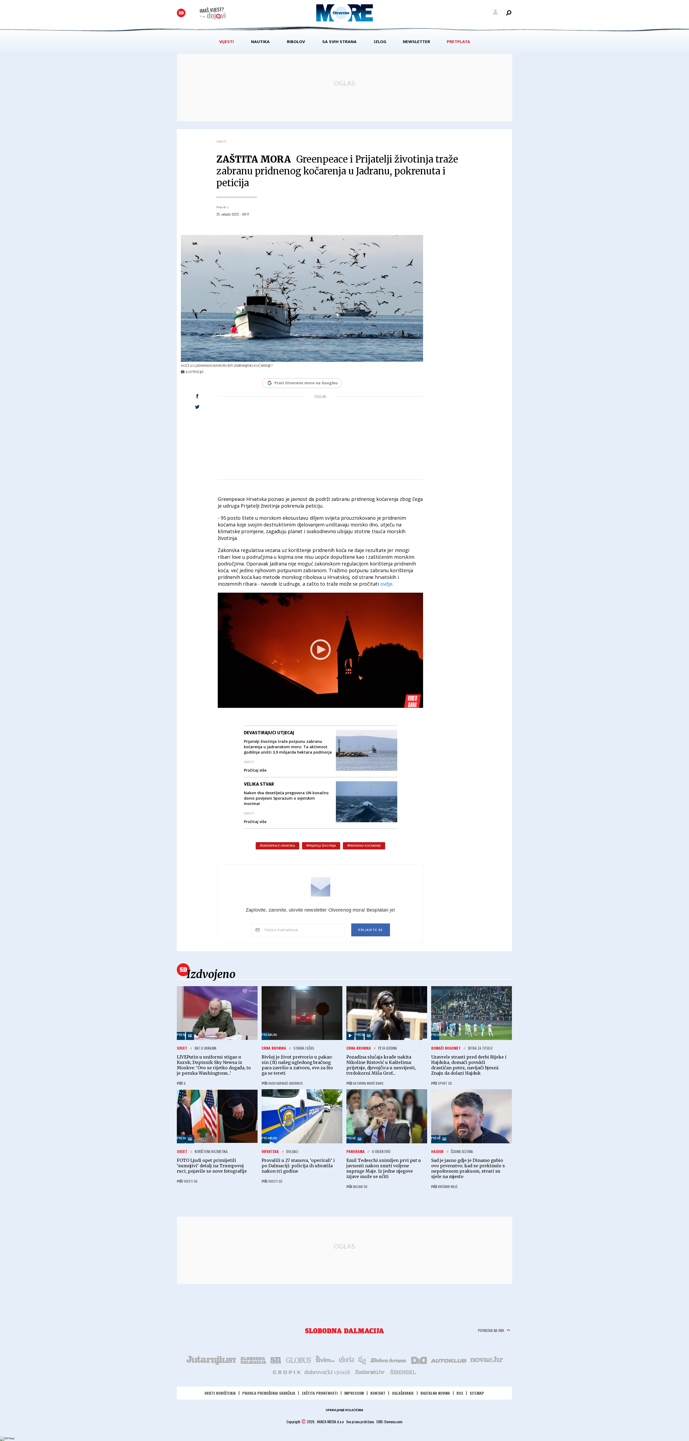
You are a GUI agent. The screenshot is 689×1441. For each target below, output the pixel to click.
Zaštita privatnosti (320, 1393)
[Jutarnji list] (211, 1359)
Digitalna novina (435, 1393)
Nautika (260, 41)
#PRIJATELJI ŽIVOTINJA (321, 845)
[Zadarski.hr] (370, 1371)
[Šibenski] (403, 1371)
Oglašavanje (403, 1393)
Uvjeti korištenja (220, 1393)
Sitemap (477, 1393)
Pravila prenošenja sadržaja (268, 1393)
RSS (459, 1393)
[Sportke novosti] (276, 1359)
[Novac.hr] (486, 1359)
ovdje (386, 584)
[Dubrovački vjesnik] (327, 1371)
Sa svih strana (339, 41)
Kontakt (377, 1393)
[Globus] (298, 1359)
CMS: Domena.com (389, 1421)
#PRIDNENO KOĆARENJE (364, 845)
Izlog (380, 41)
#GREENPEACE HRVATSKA (277, 845)
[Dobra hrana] (388, 1359)
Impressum (354, 1393)
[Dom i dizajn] (419, 1359)
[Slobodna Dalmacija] (181, 13)
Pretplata (458, 41)
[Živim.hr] (325, 1359)
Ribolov (296, 41)
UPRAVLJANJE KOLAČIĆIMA (344, 1410)
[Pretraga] (508, 13)
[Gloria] (346, 1359)
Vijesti (226, 41)
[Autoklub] (449, 1359)
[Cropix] (286, 1371)
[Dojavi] (212, 13)
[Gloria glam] (362, 1359)
